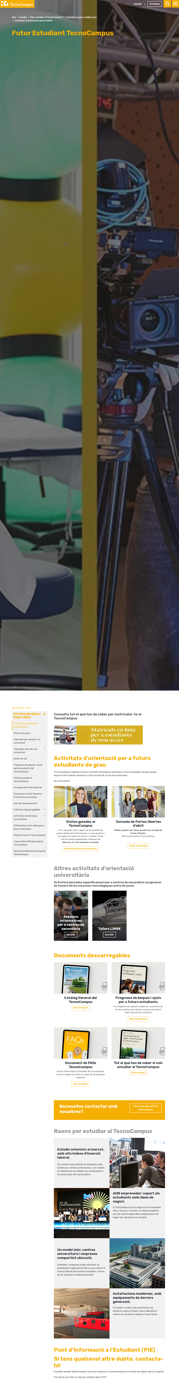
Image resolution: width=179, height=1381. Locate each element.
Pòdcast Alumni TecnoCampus (30, 835)
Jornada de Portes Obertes (28, 787)
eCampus (154, 4)
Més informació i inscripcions (80, 848)
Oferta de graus (22, 733)
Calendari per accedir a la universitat (27, 741)
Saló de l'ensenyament (25, 803)
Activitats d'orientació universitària (33, 20)
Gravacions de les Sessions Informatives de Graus (28, 795)
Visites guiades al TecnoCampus (23, 780)
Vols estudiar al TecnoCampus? (46, 17)
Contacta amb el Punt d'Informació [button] (145, 1108)
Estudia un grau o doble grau (81, 17)
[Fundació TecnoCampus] (17, 4)
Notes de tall (20, 758)
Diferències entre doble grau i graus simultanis (29, 827)
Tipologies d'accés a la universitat (25, 751)
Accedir (71, 934)
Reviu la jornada (138, 845)
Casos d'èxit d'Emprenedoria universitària (28, 843)
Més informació (138, 1019)
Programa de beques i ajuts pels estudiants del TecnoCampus (28, 768)
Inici (14, 17)
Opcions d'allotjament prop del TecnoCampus (30, 853)
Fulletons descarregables (27, 809)
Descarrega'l (80, 1007)
